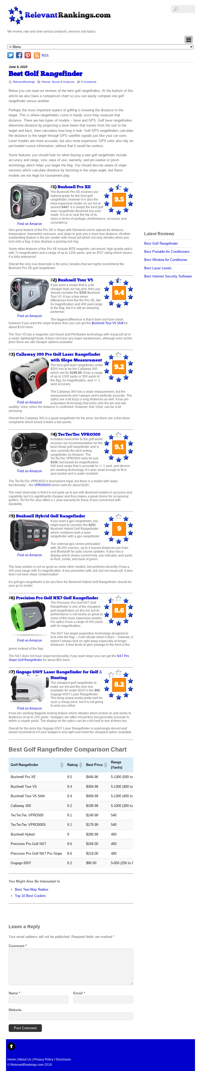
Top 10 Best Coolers (30, 896)
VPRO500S (42, 485)
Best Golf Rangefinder (45, 73)
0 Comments (88, 81)
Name (14, 993)
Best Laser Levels (158, 268)
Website (15, 1010)
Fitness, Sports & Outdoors (58, 81)
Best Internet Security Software (168, 276)
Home (11, 1059)
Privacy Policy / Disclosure (52, 1059)
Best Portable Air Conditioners (167, 252)
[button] (61, 765)
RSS (45, 55)
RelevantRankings (24, 81)
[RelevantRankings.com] (59, 23)
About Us (24, 1059)
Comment (18, 946)
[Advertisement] (165, 143)
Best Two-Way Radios (31, 889)
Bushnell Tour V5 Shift (107, 323)
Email (79, 993)
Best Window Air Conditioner (165, 260)
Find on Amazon (29, 224)
